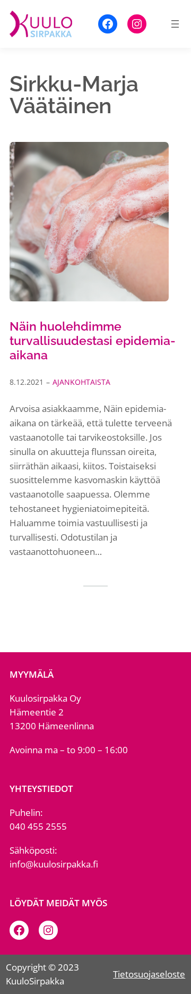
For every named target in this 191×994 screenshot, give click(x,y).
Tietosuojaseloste (149, 974)
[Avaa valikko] (175, 24)
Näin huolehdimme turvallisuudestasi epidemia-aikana (93, 340)
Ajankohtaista (81, 382)
